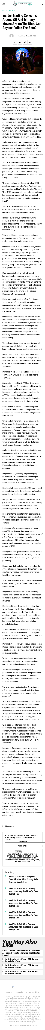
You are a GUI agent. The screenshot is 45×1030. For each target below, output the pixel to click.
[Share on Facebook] (15, 42)
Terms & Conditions (32, 992)
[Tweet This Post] (20, 42)
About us (9, 992)
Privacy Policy (19, 992)
